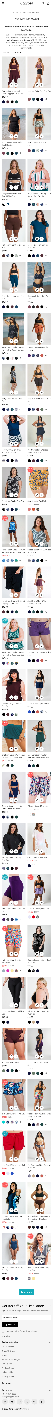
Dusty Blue (3, 970)
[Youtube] (34, 1402)
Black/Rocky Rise (7, 765)
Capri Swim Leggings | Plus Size (13, 297)
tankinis (32, 37)
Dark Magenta (7, 970)
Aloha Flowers (16, 970)
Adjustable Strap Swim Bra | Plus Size (38, 1012)
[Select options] (11, 85)
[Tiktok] (42, 1402)
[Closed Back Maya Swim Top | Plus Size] (39, 531)
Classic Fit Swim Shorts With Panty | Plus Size (39, 1115)
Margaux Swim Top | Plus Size (12, 400)
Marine (29, 711)
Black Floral (33, 306)
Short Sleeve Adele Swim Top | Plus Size (12, 143)
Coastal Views (16, 560)
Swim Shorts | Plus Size (36, 142)
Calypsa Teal (3, 1122)
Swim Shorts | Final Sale (37, 501)
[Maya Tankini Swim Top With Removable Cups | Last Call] (14, 634)
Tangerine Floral (37, 509)
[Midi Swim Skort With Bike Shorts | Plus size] (39, 431)
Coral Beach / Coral (3, 1227)
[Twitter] (27, 1402)
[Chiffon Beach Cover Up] (39, 839)
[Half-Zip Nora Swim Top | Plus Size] (14, 839)
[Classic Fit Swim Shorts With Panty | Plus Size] (39, 1095)
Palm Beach (12, 1122)
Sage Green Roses (37, 150)
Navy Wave (41, 150)
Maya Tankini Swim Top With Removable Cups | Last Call (13, 653)
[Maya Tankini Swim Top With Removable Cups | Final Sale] (14, 531)
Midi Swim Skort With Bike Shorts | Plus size (38, 451)
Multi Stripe (37, 204)
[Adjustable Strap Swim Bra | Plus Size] (39, 993)
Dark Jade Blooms (12, 663)
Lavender (29, 916)
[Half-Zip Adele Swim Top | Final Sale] (39, 1249)
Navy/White (7, 204)
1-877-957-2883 (9, 1394)
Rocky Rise (37, 916)
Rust (41, 355)
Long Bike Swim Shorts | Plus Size (39, 400)
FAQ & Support (8, 1347)
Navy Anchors (3, 663)
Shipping (5, 1355)
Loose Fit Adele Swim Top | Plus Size (38, 246)
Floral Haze (29, 99)
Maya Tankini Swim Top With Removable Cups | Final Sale (13, 551)
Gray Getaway (7, 919)
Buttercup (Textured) (12, 970)
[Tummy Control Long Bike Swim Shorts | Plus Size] (14, 787)
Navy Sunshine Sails (3, 460)
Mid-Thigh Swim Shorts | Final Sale (11, 961)
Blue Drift (7, 560)
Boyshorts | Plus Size (10, 1063)
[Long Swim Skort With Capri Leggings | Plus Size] (14, 582)
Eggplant (29, 355)
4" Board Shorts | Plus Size (38, 704)
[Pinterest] (5, 1402)
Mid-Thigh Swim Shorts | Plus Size (13, 246)
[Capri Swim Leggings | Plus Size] (14, 277)
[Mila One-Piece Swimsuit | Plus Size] (14, 1249)
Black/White (3, 204)
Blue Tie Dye (3, 560)
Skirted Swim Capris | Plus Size (38, 1064)
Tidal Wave (12, 560)
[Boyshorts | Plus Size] (14, 1044)
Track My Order (8, 1351)
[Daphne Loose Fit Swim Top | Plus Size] (39, 941)
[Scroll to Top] (48, 1403)
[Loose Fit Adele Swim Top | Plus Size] (39, 226)
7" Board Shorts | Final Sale (38, 806)
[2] (39, 634)
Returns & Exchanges (11, 1359)
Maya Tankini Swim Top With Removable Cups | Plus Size (13, 348)
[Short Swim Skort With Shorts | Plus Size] (39, 582)
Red (33, 916)
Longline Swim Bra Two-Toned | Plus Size (11, 195)
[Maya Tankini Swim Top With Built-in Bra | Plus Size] (39, 175)
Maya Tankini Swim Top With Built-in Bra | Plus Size (39, 195)
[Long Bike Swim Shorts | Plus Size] (39, 380)
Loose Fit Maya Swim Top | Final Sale (12, 1217)
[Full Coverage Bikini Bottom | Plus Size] (39, 1146)
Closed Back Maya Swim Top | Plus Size (39, 551)
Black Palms (3, 509)
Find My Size (7, 1363)
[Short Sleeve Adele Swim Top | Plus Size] (14, 124)
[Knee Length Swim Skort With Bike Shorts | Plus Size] (39, 736)
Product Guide (8, 1368)
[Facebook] (12, 1402)
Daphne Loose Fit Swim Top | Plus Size (39, 961)
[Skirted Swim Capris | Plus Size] (39, 1044)
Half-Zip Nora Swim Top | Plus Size (12, 858)
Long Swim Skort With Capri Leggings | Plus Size (13, 602)
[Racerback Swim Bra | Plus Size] (39, 277)
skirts (43, 37)
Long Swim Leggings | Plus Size (13, 1012)
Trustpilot (6, 1336)
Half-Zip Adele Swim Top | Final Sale (38, 1269)
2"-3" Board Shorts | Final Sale (14, 1114)
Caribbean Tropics (29, 814)
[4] (39, 685)
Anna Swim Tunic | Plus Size (13, 501)
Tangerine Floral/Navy (12, 1227)
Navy (3, 101)
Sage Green (41, 409)
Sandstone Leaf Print (33, 509)
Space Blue (33, 150)
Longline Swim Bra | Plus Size (39, 91)
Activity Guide (8, 1376)
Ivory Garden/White (3, 765)
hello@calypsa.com (10, 1396)
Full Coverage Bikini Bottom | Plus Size (39, 1166)
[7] (39, 329)
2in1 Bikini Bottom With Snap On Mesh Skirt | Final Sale (13, 756)
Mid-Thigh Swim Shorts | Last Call (13, 910)
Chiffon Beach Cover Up (37, 857)
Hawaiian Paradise (33, 814)
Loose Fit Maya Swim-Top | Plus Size (12, 705)
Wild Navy (16, 409)
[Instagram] (20, 1402)
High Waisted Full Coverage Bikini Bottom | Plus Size (38, 1217)
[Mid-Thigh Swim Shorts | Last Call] (14, 890)
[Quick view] (16, 85)
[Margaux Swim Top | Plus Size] (14, 380)
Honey (33, 1022)
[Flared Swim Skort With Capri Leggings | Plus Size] (14, 72)
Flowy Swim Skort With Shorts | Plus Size (11, 451)
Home (15, 12)
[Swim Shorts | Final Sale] (39, 482)
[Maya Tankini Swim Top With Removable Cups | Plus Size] (14, 329)
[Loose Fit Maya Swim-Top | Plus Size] (14, 685)
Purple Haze (3, 153)
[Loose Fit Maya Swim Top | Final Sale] (14, 1198)
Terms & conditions (28, 1331)
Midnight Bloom (7, 1122)
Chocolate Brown (3, 255)
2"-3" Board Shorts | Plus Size (39, 652)
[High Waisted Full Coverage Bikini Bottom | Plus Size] (39, 1198)
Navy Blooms (37, 355)
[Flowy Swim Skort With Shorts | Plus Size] (14, 431)
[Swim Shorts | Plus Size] (39, 124)
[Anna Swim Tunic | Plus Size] (14, 482)
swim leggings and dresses (18, 40)
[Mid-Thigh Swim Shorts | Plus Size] (14, 226)
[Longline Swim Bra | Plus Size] (39, 72)
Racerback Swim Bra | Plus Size (38, 297)
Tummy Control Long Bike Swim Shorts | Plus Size (12, 807)
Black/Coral (16, 1227)
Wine (7, 101)
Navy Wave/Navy (12, 714)
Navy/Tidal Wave (7, 1227)
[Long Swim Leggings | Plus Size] (14, 993)
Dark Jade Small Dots (33, 611)
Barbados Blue (33, 99)
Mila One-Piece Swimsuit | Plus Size (12, 1269)
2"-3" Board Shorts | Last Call (13, 1165)
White (33, 865)
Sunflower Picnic (16, 663)
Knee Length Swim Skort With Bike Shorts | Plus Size (38, 756)
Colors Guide (7, 1372)
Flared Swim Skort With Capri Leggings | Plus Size (12, 92)
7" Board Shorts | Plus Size (37, 347)
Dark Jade (16, 101)
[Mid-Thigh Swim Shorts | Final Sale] (14, 941)
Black (12, 101)
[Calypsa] (26, 3)
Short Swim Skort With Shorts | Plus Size (36, 602)
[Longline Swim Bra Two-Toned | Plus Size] (14, 175)
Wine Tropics (37, 1124)
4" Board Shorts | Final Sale (38, 909)
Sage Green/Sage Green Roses (16, 714)
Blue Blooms (16, 1122)
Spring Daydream (7, 663)
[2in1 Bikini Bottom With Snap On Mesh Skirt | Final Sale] (14, 736)
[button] (48, 3)
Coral (29, 509)
